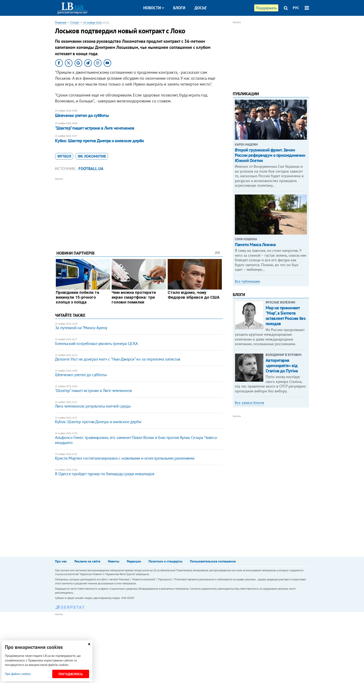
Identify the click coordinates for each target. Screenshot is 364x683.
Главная (60, 22)
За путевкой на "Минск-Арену (81, 327)
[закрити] (89, 644)
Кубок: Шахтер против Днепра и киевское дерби (99, 141)
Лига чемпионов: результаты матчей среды (92, 406)
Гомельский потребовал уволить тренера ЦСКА (96, 343)
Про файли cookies (18, 674)
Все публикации (247, 281)
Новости (152, 7)
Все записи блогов (249, 402)
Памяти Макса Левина (255, 244)
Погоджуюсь (71, 674)
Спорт (74, 22)
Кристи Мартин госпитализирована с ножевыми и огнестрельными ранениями (124, 458)
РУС (296, 7)
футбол (64, 156)
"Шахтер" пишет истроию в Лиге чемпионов (94, 128)
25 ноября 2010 (92, 22)
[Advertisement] (139, 210)
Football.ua (91, 168)
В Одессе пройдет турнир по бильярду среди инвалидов (104, 473)
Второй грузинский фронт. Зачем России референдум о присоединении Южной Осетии (270, 155)
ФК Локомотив (92, 156)
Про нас (61, 561)
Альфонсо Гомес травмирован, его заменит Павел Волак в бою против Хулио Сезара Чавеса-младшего (136, 440)
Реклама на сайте (87, 561)
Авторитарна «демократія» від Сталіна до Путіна (282, 365)
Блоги (179, 7)
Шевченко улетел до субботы (82, 115)
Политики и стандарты (165, 561)
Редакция (134, 561)
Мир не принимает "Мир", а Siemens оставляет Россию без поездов (286, 316)
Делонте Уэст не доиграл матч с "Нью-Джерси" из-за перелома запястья (117, 359)
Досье (200, 7)
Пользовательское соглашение (213, 561)
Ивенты (113, 561)
